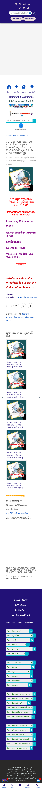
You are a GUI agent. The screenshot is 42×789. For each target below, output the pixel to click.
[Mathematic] (16, 87)
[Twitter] (28, 8)
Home (8, 136)
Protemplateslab (21, 772)
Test (13, 622)
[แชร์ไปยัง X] (16, 306)
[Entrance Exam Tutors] (23, 87)
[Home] (16, 3)
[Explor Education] (9, 87)
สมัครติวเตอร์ (29, 18)
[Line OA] (24, 3)
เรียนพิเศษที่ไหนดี (22, 615)
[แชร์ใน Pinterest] (23, 306)
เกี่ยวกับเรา (22, 610)
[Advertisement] (21, 48)
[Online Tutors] (32, 87)
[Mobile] (29, 3)
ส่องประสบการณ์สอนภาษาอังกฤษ (26, 136)
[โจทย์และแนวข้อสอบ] (38, 781)
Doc (8, 622)
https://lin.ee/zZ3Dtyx (27, 297)
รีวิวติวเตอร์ (22, 605)
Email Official (17, 773)
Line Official (28, 773)
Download (29, 622)
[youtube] (20, 3)
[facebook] (16, 8)
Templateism (11, 772)
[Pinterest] (24, 8)
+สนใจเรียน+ (17, 18)
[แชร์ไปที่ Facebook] (9, 306)
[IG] (20, 8)
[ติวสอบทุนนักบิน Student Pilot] (21, 116)
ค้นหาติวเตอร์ (22, 600)
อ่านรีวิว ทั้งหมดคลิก (17, 513)
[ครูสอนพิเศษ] (21, 108)
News (20, 622)
